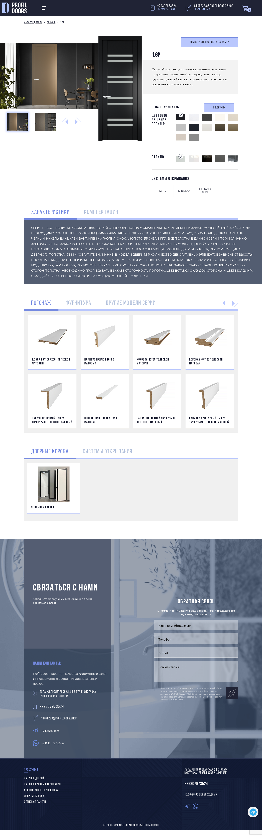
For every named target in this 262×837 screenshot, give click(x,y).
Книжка (184, 190)
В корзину (219, 107)
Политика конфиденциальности (142, 825)
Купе (162, 190)
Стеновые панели (35, 802)
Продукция (31, 769)
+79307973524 (167, 6)
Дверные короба (34, 796)
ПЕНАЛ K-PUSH (205, 191)
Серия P (51, 22)
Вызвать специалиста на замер (209, 42)
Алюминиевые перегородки (41, 790)
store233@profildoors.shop (213, 6)
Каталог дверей (33, 22)
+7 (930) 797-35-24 (53, 743)
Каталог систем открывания (42, 784)
